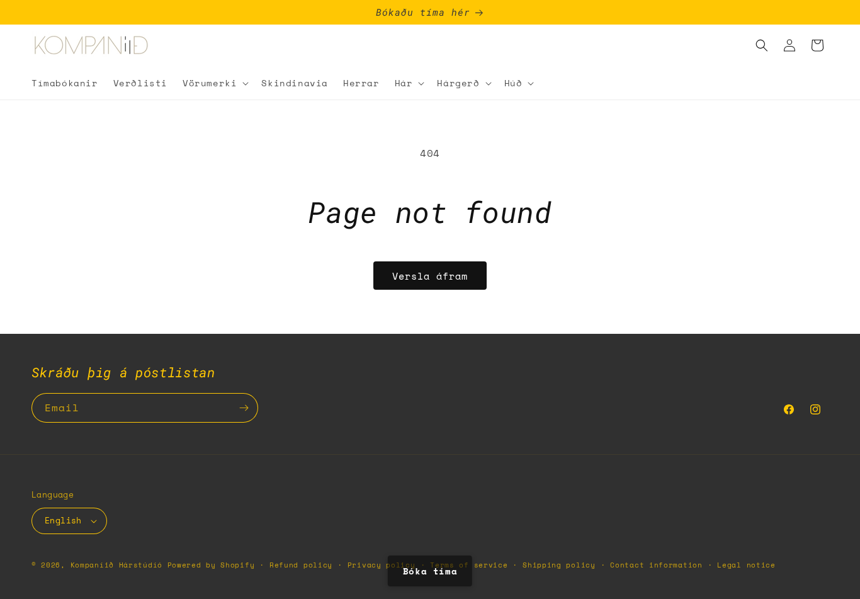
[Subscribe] (243, 408)
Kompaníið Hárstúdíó (116, 565)
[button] (214, 83)
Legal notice (746, 565)
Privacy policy (382, 565)
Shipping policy (559, 565)
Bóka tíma (430, 571)
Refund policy (300, 565)
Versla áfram (430, 276)
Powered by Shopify (211, 565)
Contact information (656, 565)
